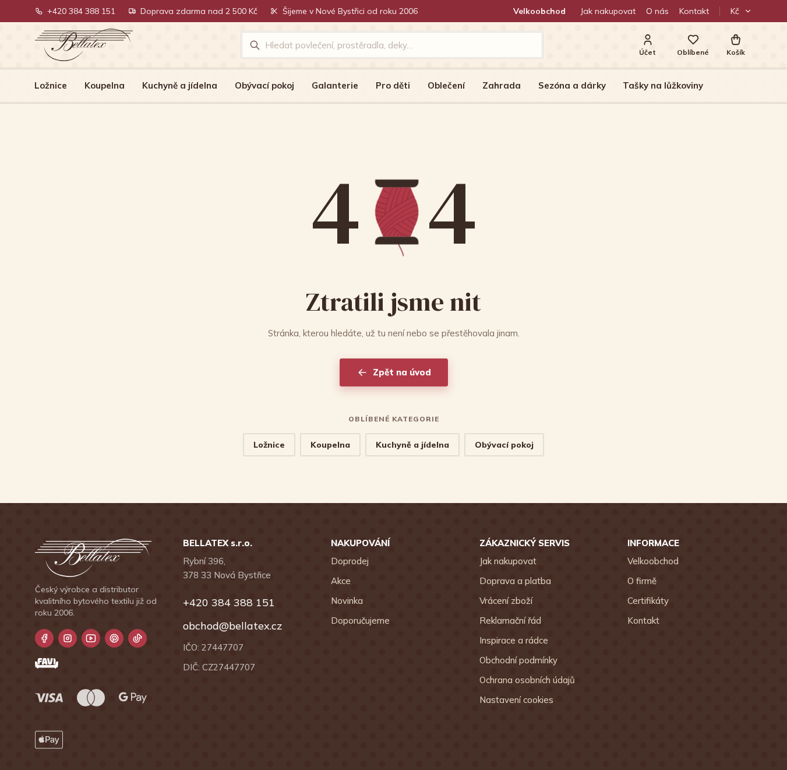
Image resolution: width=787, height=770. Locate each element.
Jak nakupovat (608, 11)
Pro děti (393, 85)
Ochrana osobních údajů (527, 679)
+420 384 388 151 (81, 11)
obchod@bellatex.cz (232, 625)
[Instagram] (67, 638)
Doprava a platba (515, 580)
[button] (735, 45)
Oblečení (446, 85)
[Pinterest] (114, 638)
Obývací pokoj (264, 85)
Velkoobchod (539, 11)
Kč (734, 11)
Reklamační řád (510, 620)
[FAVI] (46, 663)
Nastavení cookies (516, 699)
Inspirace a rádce (513, 640)
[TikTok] (137, 638)
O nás (657, 11)
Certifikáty (648, 600)
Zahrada (501, 85)
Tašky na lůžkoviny (663, 85)
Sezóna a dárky (572, 85)
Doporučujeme (360, 620)
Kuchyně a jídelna (179, 85)
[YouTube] (91, 638)
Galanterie (335, 85)
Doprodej (350, 561)
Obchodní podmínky (518, 660)
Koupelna (104, 85)
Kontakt (694, 11)
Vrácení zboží (505, 600)
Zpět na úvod (402, 372)
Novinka (347, 600)
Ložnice (50, 85)
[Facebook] (44, 638)
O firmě (642, 580)
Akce (341, 580)
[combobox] (400, 45)
